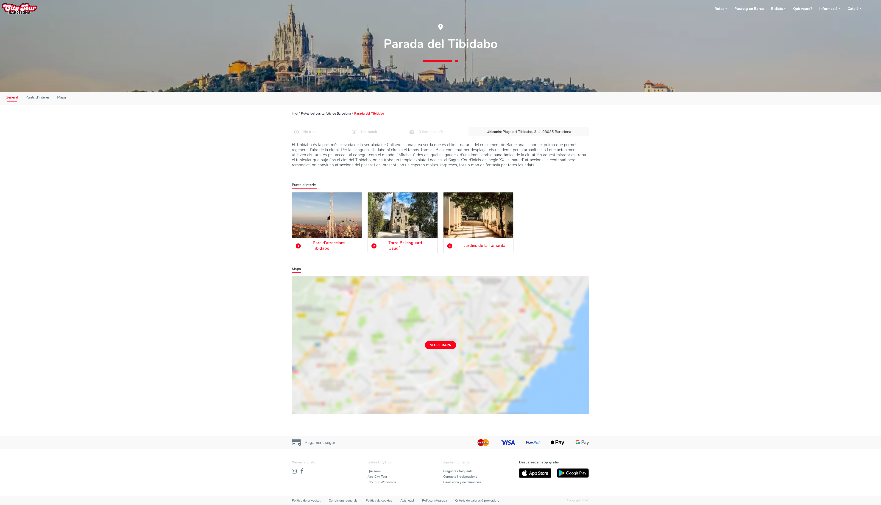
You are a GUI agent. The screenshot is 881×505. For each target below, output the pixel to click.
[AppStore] (535, 473)
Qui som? (374, 471)
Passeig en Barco (749, 8)
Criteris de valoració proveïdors (477, 500)
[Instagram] (294, 471)
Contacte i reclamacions (460, 476)
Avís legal (407, 500)
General (12, 97)
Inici (295, 113)
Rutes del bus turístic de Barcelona (326, 113)
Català (853, 8)
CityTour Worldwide (382, 482)
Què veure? (802, 8)
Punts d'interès (37, 97)
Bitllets (777, 8)
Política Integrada (434, 500)
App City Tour (377, 476)
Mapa (61, 97)
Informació (828, 8)
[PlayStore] (573, 473)
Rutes (719, 8)
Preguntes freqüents (458, 471)
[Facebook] (302, 471)
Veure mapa (440, 345)
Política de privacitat (306, 500)
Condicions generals (343, 500)
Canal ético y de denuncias (462, 482)
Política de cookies (379, 500)
